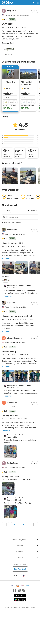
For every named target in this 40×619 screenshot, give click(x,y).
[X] (19, 590)
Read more (6, 258)
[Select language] (23, 575)
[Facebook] (14, 590)
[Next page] (35, 524)
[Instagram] (23, 590)
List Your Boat (20, 569)
